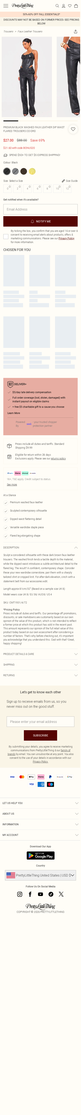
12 (67, 188)
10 (57, 188)
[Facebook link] (30, 894)
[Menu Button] (5, 5)
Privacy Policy (66, 238)
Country (40, 865)
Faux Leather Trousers (30, 31)
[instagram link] (19, 894)
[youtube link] (40, 894)
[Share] (75, 31)
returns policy (58, 458)
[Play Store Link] (41, 855)
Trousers (8, 31)
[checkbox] (5, 236)
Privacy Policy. (40, 761)
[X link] (61, 894)
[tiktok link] (50, 894)
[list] (40, 14)
